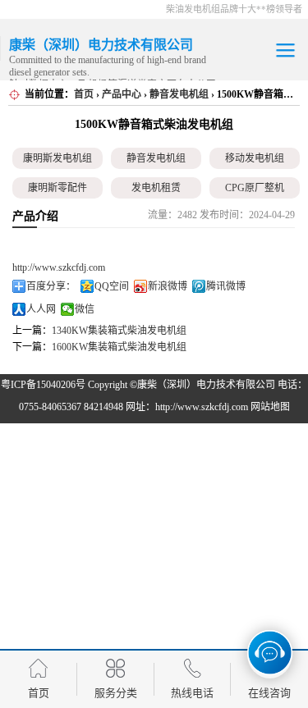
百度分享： (51, 286)
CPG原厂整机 (254, 188)
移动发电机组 (254, 158)
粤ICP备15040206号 (43, 385)
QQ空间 (111, 286)
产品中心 (121, 94)
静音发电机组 (179, 94)
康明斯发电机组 (57, 158)
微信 (84, 309)
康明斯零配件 (57, 188)
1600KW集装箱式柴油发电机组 (119, 347)
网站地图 (270, 407)
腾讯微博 (226, 286)
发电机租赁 (156, 188)
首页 (84, 94)
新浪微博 (167, 286)
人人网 (41, 309)
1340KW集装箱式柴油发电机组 (119, 330)
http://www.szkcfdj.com (58, 267)
